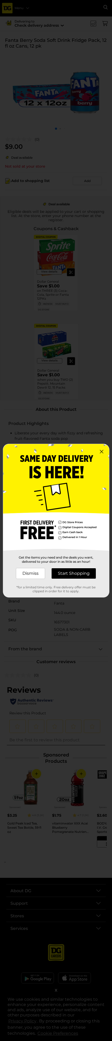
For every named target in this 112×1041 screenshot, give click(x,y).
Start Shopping (74, 573)
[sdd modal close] (101, 451)
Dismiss (30, 573)
